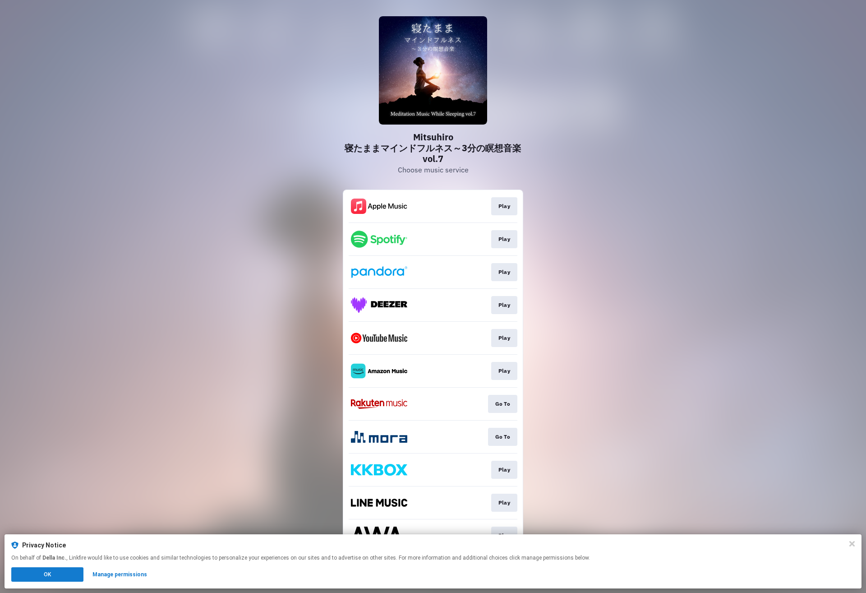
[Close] (852, 544)
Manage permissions (119, 574)
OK (47, 574)
